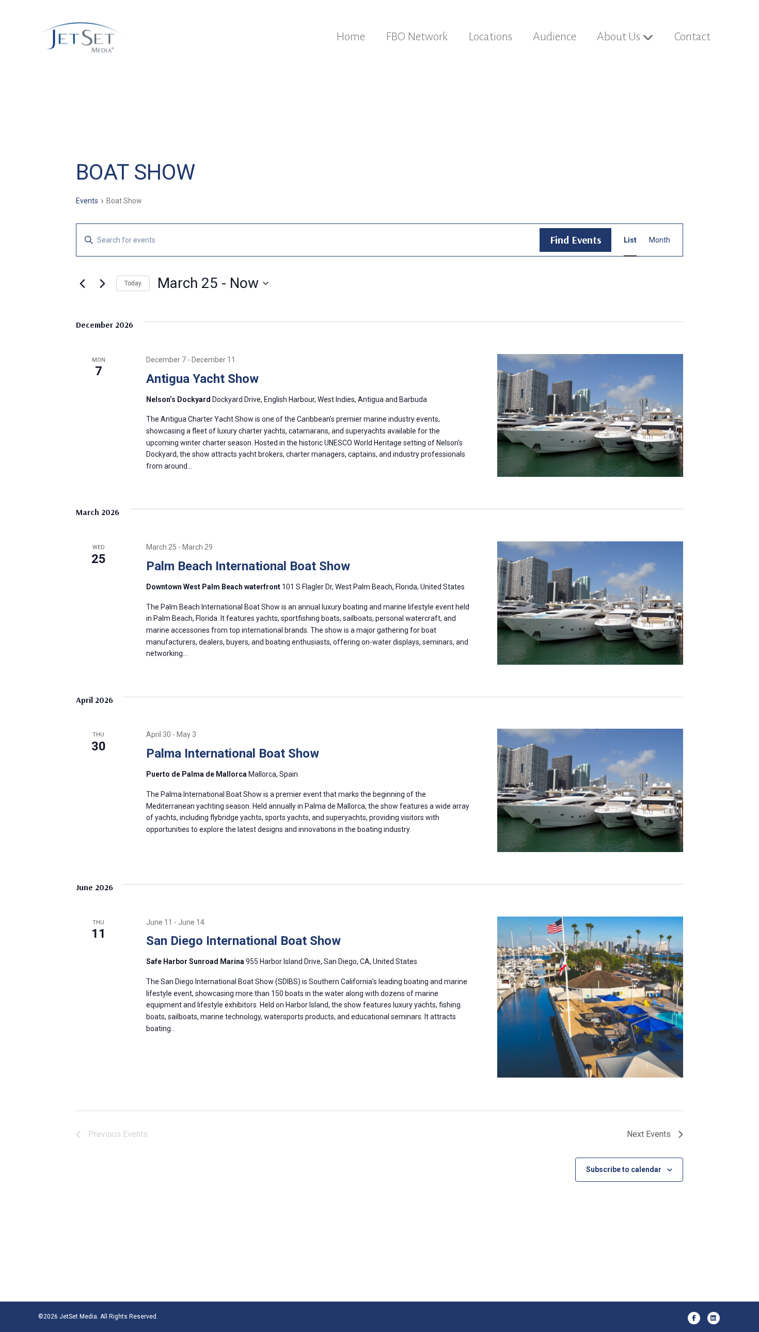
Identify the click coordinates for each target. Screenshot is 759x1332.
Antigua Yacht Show (202, 379)
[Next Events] (102, 283)
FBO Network (417, 36)
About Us (618, 36)
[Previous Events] (82, 283)
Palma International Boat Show (232, 753)
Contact (692, 36)
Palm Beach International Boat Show (248, 566)
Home (350, 36)
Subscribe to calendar (623, 1169)
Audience (554, 36)
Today (132, 283)
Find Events (575, 239)
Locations (490, 36)
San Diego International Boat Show (243, 941)
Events (87, 201)
